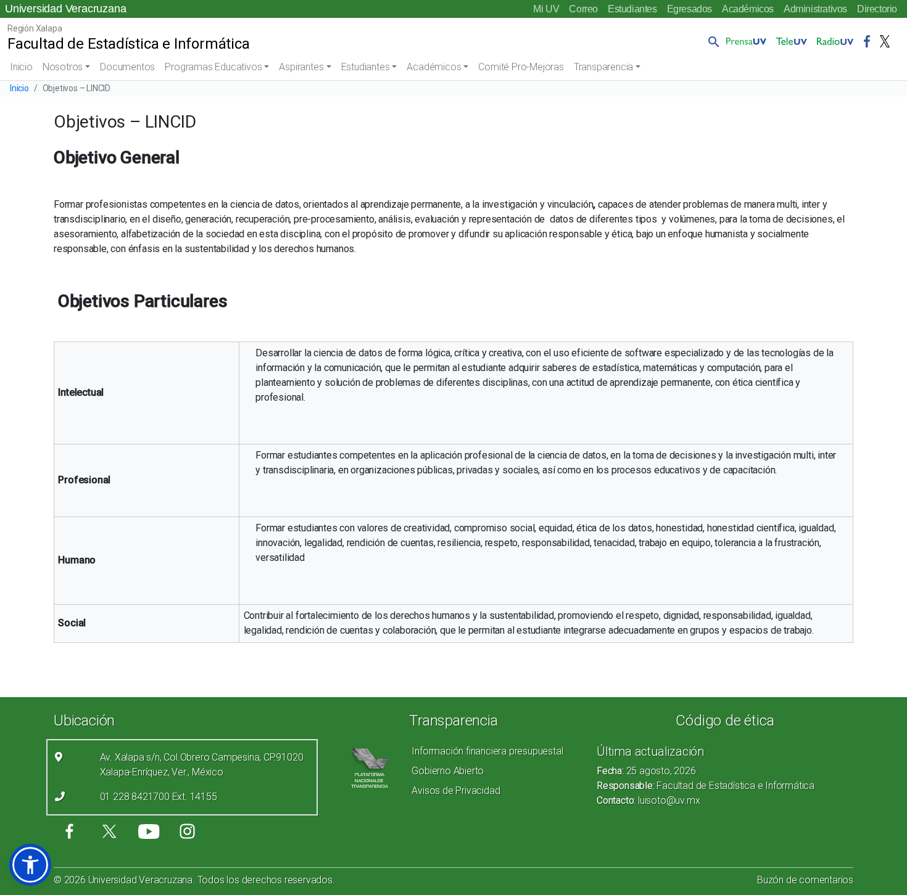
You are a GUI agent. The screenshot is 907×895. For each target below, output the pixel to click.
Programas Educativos (213, 67)
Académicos (748, 9)
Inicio (21, 67)
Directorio (877, 9)
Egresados (689, 9)
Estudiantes (632, 9)
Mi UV (546, 9)
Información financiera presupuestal (487, 751)
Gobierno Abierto (448, 771)
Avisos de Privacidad (456, 790)
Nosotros (63, 67)
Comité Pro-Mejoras (520, 67)
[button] (711, 41)
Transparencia (603, 67)
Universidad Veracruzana (65, 8)
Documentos (127, 67)
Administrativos (815, 9)
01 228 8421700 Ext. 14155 (158, 797)
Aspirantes (301, 67)
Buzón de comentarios (805, 880)
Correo (583, 9)
